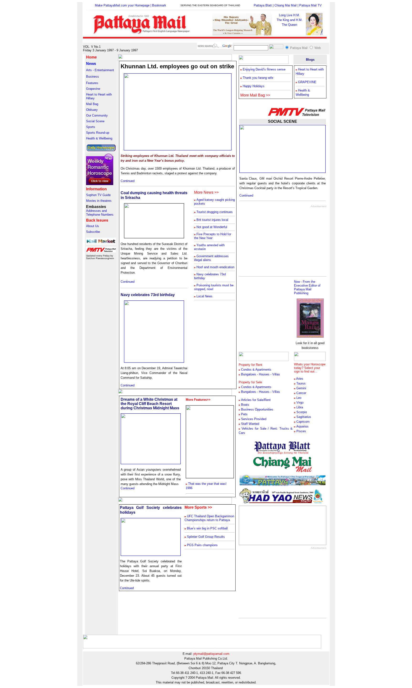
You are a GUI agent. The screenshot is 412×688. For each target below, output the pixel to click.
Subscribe (93, 232)
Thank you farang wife (258, 78)
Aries (299, 378)
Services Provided (253, 419)
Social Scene (95, 121)
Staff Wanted (250, 424)
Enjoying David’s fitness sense (264, 69)
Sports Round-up (97, 132)
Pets (244, 414)
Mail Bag (92, 104)
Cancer (301, 393)
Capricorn (302, 421)
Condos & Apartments (256, 387)
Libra (299, 407)
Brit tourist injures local (212, 220)
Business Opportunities (257, 409)
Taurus (301, 383)
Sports (90, 127)
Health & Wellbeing (99, 138)
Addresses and (96, 211)
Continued (127, 181)
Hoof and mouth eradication (215, 267)
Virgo (300, 402)
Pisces (301, 431)
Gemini (301, 388)
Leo (298, 398)
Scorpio (301, 412)
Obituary (92, 110)
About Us (92, 226)
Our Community (97, 115)
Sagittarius (303, 417)
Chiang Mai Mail (285, 5)
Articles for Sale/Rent (256, 400)
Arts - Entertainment (100, 70)
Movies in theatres (99, 201)
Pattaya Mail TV (310, 5)
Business (92, 76)
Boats (245, 404)
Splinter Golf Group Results (206, 537)
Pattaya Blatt (263, 5)
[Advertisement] (279, 241)
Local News (204, 296)
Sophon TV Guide (98, 195)
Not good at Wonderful (211, 227)
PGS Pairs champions (202, 545)
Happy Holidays (253, 86)
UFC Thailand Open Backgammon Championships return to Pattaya (209, 518)
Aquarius (302, 426)
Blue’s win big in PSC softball (207, 528)
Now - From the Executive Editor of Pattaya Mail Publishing (307, 287)
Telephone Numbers (99, 214)
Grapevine (93, 89)
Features (92, 83)
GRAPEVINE (307, 82)
